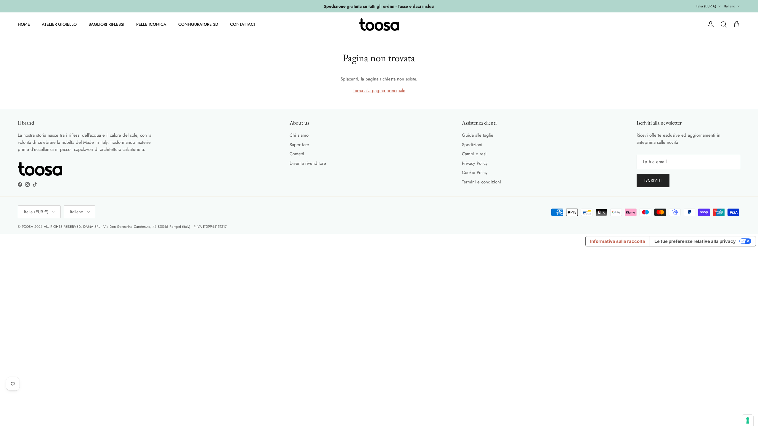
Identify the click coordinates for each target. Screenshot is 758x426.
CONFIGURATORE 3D (198, 24)
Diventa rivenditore (308, 163)
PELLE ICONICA (151, 24)
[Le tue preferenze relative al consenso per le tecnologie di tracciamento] (747, 420)
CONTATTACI (242, 24)
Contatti (297, 154)
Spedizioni (472, 144)
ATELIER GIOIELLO (59, 24)
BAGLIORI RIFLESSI (106, 24)
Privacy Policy (475, 163)
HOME (24, 24)
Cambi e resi (474, 154)
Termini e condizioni (481, 182)
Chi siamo (299, 135)
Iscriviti (653, 180)
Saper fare (299, 144)
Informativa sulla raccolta (617, 241)
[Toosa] (379, 24)
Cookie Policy (475, 172)
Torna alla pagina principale (379, 90)
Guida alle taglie (477, 135)
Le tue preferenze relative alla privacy (695, 241)
